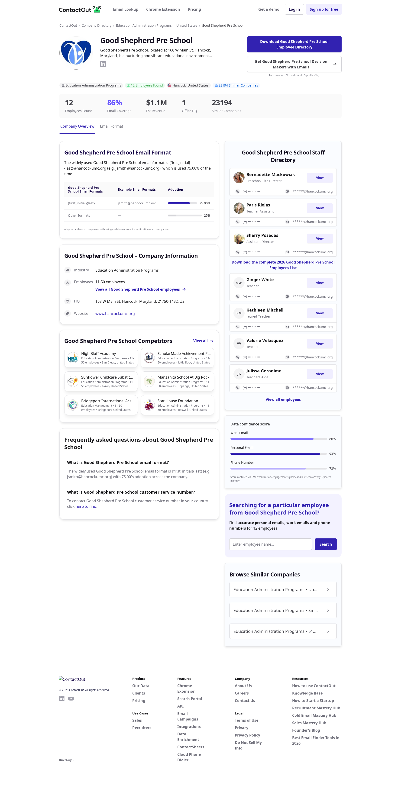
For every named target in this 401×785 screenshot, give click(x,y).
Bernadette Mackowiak (270, 174)
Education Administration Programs (144, 25)
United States (186, 25)
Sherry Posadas (262, 235)
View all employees (283, 399)
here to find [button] (86, 506)
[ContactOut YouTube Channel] (71, 726)
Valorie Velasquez (264, 340)
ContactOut (68, 25)
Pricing (194, 9)
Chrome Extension (163, 9)
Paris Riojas (258, 205)
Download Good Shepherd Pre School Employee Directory (294, 44)
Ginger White (260, 279)
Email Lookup (125, 9)
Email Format (111, 126)
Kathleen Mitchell (264, 310)
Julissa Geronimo (263, 370)
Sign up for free (324, 9)
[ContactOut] (81, 9)
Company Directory (96, 25)
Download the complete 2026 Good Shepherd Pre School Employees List (283, 265)
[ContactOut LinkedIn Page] (62, 726)
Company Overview (77, 126)
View (320, 177)
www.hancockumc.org (115, 313)
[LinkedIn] (103, 64)
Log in (294, 9)
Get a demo (268, 9)
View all (200, 340)
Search (326, 544)
